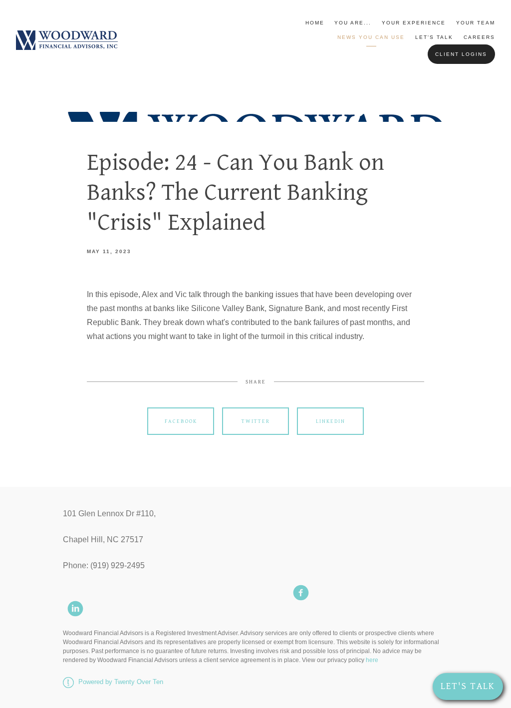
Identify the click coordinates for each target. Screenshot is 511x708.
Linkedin (330, 421)
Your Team (475, 22)
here (372, 660)
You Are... (352, 22)
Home (314, 22)
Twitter (256, 421)
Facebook (181, 421)
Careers (479, 37)
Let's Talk (434, 37)
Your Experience (414, 22)
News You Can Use (371, 37)
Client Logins (461, 54)
